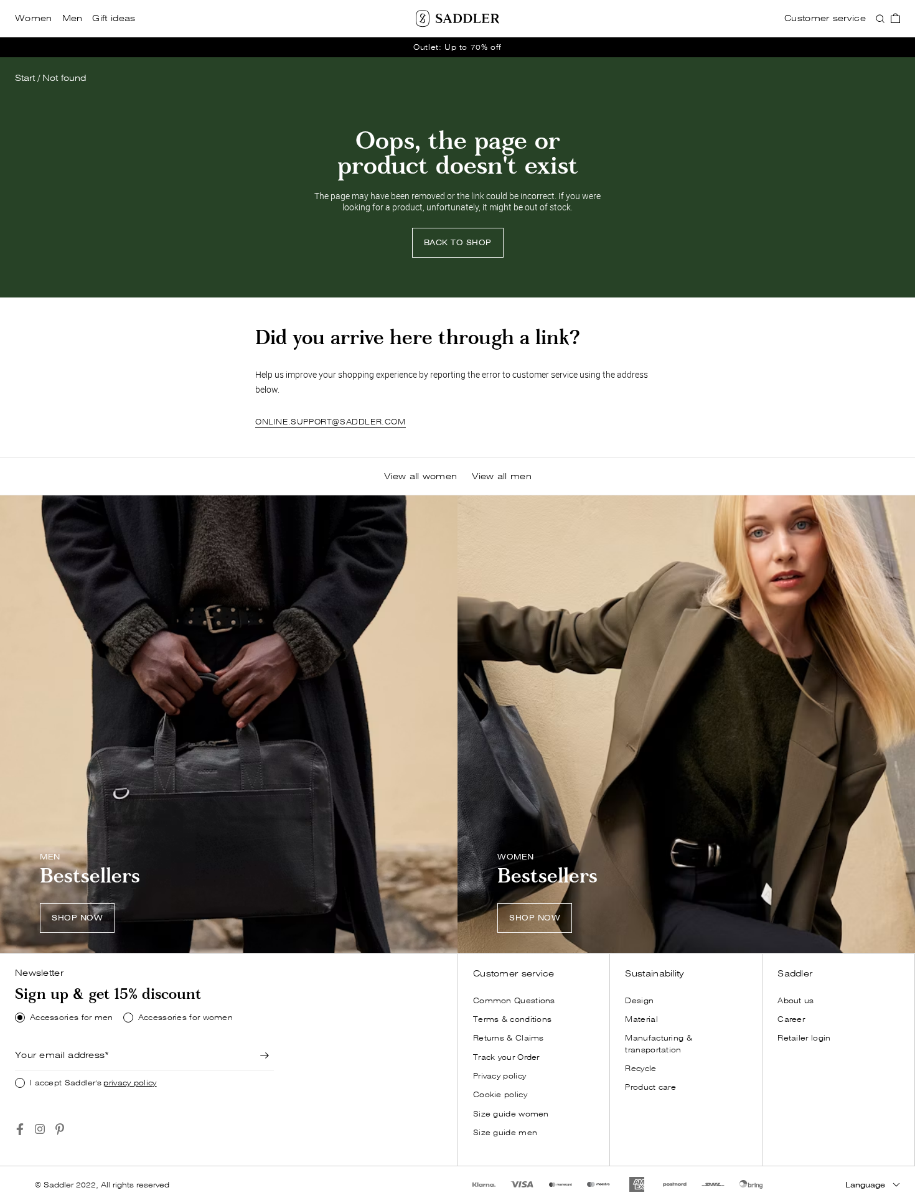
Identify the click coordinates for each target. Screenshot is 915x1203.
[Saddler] (457, 18)
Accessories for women (185, 1017)
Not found (64, 78)
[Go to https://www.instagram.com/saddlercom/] (40, 1129)
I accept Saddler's (93, 1083)
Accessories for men (71, 1017)
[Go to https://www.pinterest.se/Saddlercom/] (60, 1129)
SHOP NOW (77, 917)
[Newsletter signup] (265, 1055)
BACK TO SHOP (458, 242)
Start (25, 78)
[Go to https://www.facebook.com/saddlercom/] (20, 1129)
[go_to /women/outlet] (457, 47)
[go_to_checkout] (895, 18)
